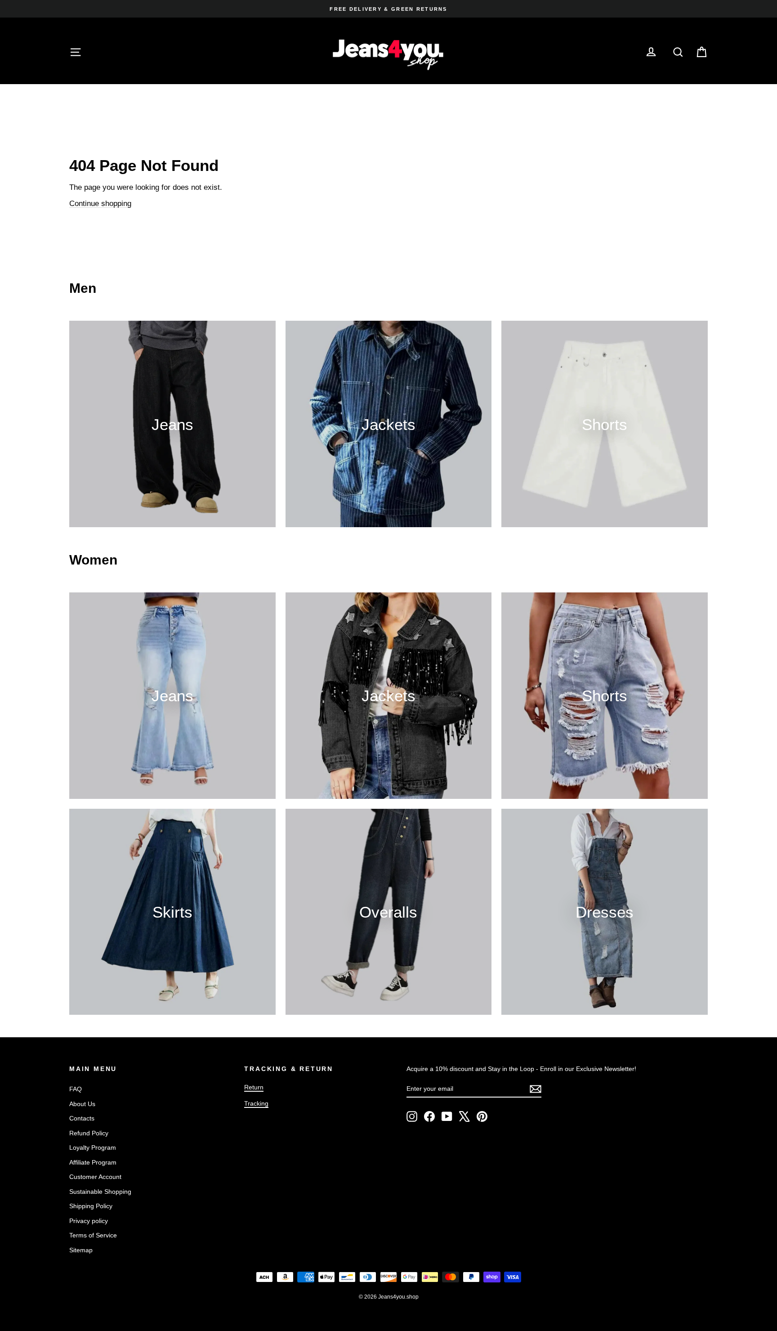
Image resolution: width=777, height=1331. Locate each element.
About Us (82, 1103)
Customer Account (95, 1176)
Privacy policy (88, 1220)
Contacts (81, 1118)
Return (253, 1087)
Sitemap (81, 1250)
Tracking (256, 1103)
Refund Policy (88, 1133)
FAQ (75, 1089)
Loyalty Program (92, 1147)
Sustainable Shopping (100, 1191)
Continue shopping (100, 203)
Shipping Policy (90, 1206)
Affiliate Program (92, 1162)
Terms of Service (93, 1235)
